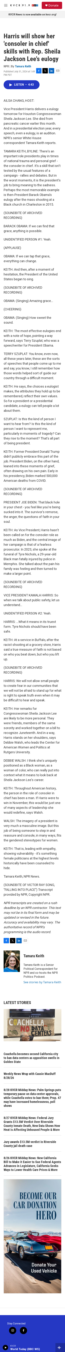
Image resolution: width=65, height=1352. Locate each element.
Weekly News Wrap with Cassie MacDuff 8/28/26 (30, 1076)
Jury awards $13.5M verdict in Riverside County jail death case (30, 1144)
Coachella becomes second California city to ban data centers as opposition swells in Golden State (31, 1058)
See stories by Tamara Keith (42, 982)
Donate (53, 5)
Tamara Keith (23, 66)
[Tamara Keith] (12, 961)
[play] (5, 1347)
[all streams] (60, 1347)
